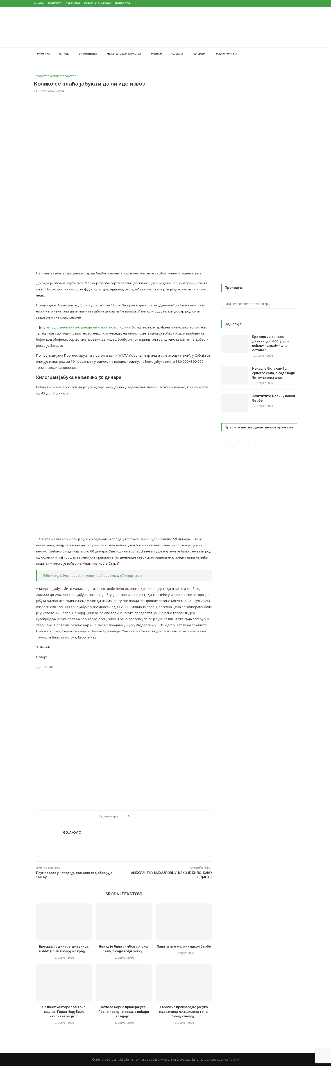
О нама (39, 3)
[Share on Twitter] (141, 816)
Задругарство (226, 53)
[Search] (295, 54)
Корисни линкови (97, 3)
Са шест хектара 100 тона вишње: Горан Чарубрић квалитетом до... (64, 1011)
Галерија (199, 53)
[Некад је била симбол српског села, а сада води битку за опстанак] (124, 921)
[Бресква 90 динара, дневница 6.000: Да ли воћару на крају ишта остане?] (64, 921)
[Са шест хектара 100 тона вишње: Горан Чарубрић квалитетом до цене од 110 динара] (64, 982)
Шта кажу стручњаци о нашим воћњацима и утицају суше (92, 575)
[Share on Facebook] (137, 816)
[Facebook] (263, 54)
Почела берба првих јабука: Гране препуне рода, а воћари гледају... (124, 1011)
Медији (156, 53)
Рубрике (63, 53)
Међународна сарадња (124, 53)
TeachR (234, 1059)
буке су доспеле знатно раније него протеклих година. (86, 327)
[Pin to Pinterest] (145, 816)
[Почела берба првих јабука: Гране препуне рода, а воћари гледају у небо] (124, 982)
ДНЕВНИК (44, 667)
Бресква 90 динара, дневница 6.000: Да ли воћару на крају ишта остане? (270, 343)
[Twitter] (267, 54)
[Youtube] (277, 54)
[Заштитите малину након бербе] (184, 921)
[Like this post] (132, 816)
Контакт (54, 3)
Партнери (73, 3)
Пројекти (176, 53)
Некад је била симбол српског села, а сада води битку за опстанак (273, 373)
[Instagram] (272, 54)
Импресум (122, 3)
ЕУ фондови (88, 53)
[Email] (282, 54)
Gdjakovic (72, 832)
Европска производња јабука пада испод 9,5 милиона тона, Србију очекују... (184, 1011)
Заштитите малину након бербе (184, 946)
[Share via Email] (150, 816)
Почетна (43, 53)
